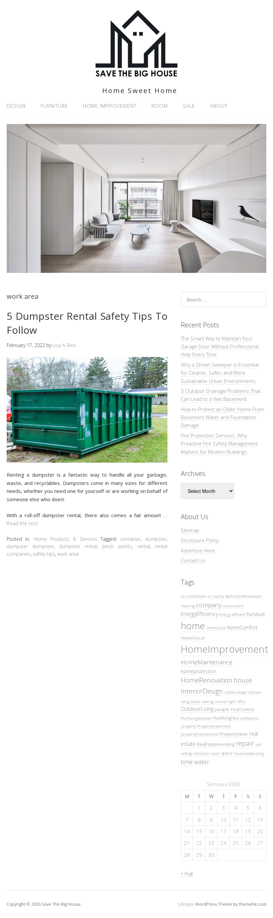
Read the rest (22, 523)
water (201, 762)
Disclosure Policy (200, 540)
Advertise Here (198, 550)
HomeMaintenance (206, 662)
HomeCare (215, 627)
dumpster (155, 539)
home (193, 625)
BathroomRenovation (243, 596)
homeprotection (198, 671)
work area (68, 554)
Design (16, 105)
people (222, 709)
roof (258, 744)
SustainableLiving (249, 753)
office (241, 701)
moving (207, 701)
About (218, 105)
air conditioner (193, 596)
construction (233, 605)
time (187, 761)
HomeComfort (242, 627)
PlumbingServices (196, 718)
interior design (235, 692)
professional (249, 718)
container (130, 539)
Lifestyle (186, 904)
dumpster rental (78, 546)
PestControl (242, 709)
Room (159, 105)
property (188, 726)
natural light (225, 701)
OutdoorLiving (197, 709)
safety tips (44, 554)
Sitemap (190, 530)
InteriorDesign (202, 691)
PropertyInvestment (214, 726)
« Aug (187, 873)
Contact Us (193, 560)
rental (143, 546)
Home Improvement (109, 105)
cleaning (188, 606)
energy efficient (232, 614)
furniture (256, 614)
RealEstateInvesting (215, 744)
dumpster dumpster (30, 546)
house (243, 680)
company (208, 605)
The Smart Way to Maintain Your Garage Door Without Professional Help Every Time (220, 346)
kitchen (255, 692)
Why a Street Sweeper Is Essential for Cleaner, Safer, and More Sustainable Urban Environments (220, 372)
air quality (215, 596)
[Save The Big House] (136, 72)
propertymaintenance (199, 734)
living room (190, 701)
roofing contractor (195, 753)
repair (245, 743)
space (227, 753)
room (215, 753)
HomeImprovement (224, 649)
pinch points (117, 546)
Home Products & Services (65, 539)
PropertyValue (234, 734)
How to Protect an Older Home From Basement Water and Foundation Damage (222, 417)
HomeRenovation (206, 680)
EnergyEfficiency (199, 614)
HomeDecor (193, 638)
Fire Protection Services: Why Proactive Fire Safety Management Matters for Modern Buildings (219, 443)
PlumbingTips (225, 718)
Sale (189, 105)
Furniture (54, 105)
